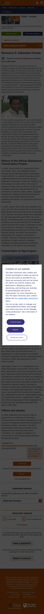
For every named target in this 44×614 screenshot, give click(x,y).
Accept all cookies (15, 322)
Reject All (15, 330)
